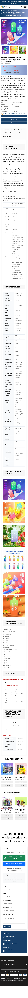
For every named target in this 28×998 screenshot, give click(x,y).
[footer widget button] (14, 961)
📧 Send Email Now (15, 863)
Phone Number (7, 900)
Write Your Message (8, 914)
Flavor (20, 129)
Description (6, 129)
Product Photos (19, 133)
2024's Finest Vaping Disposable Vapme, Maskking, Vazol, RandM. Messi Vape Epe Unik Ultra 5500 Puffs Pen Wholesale (14, 14)
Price (11, 133)
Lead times (6, 133)
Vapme (22, 10)
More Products (7, 136)
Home (3, 10)
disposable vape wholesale (15, 7)
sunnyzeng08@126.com (11, 943)
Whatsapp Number (8, 907)
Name (4, 886)
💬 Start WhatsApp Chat (15, 857)
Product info (14, 129)
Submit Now (7, 926)
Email (4, 893)
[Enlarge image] (4, 22)
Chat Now (14, 116)
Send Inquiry (14, 122)
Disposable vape (12, 10)
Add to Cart (14, 119)
